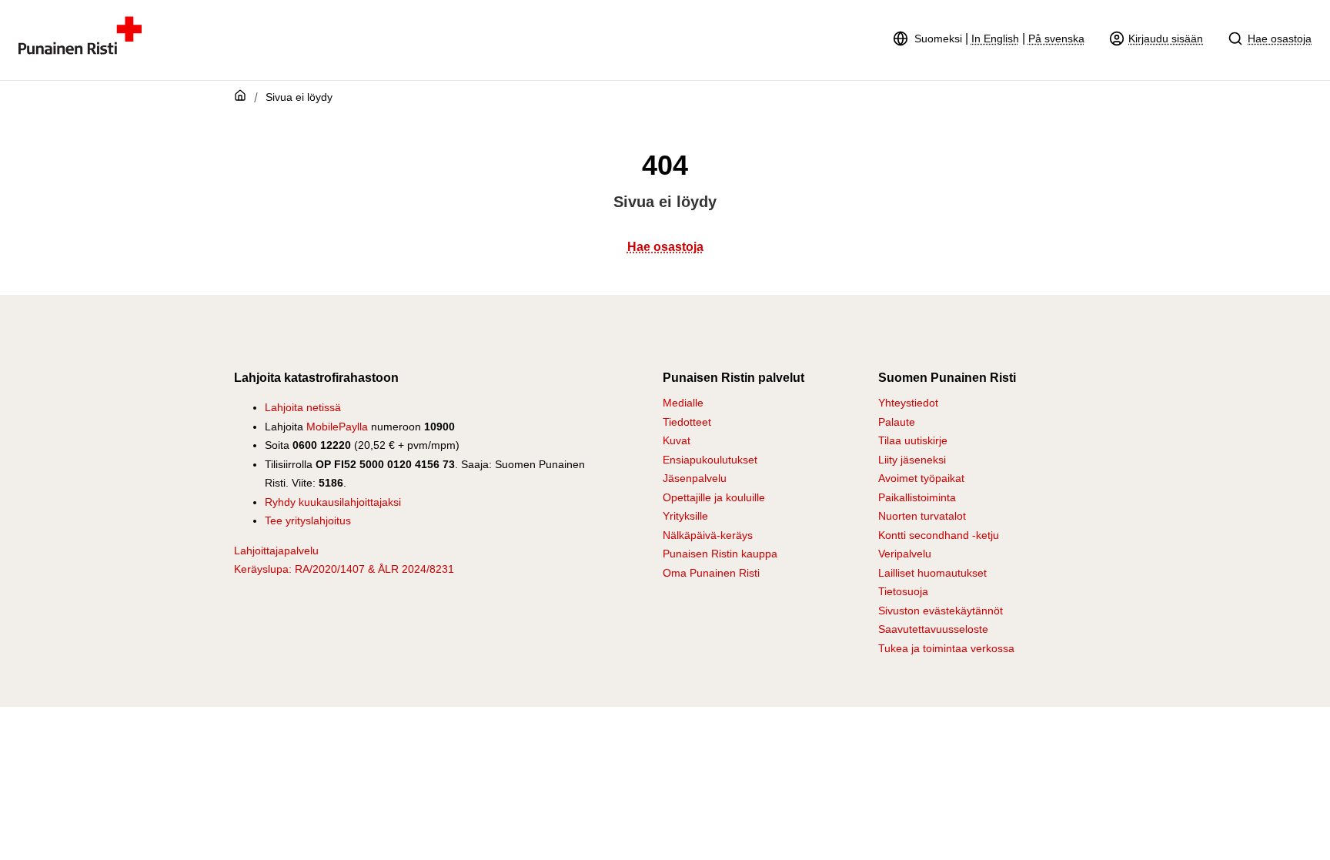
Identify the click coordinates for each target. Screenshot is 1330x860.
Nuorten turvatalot (922, 516)
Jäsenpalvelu (695, 478)
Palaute (896, 422)
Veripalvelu (904, 553)
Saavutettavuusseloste (933, 629)
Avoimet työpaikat (921, 478)
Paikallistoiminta (917, 497)
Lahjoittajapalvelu (276, 550)
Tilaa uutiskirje (912, 440)
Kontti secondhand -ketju (938, 535)
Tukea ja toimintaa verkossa (946, 648)
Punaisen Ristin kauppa (720, 553)
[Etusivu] (80, 50)
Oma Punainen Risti (711, 573)
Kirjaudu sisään (1165, 38)
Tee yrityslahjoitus (308, 520)
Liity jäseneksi (912, 459)
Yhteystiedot (908, 403)
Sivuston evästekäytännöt (940, 610)
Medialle (683, 403)
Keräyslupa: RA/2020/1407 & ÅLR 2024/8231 (344, 569)
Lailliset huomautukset (932, 573)
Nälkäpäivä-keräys (708, 535)
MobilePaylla (337, 426)
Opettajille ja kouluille (714, 497)
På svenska (1056, 38)
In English (995, 38)
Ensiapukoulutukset (710, 459)
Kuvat (676, 440)
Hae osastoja (1280, 38)
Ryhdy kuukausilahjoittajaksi (333, 502)
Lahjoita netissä (303, 407)
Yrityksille (685, 516)
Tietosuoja (903, 591)
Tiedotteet (687, 422)
